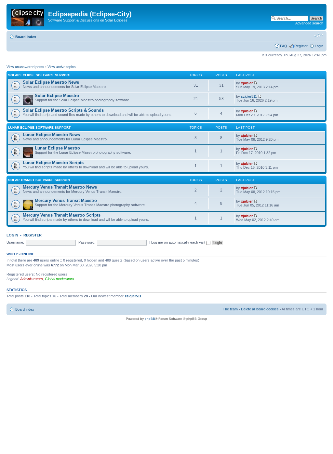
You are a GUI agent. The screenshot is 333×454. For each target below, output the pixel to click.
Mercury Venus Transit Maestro (66, 200)
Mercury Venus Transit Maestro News (60, 187)
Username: (15, 242)
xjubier (247, 83)
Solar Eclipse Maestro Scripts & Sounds (63, 110)
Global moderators (59, 279)
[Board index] (28, 16)
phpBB (150, 318)
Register (301, 46)
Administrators (31, 279)
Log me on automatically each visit (178, 242)
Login (319, 46)
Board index (25, 37)
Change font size (318, 35)
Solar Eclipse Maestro (57, 95)
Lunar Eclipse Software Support (39, 127)
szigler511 (249, 96)
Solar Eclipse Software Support (39, 75)
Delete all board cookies (260, 309)
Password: (86, 242)
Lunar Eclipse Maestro (57, 148)
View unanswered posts (25, 67)
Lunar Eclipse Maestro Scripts (53, 162)
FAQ (283, 46)
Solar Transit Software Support (39, 180)
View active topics (61, 67)
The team (230, 309)
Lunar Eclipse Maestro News (51, 134)
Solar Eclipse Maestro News (51, 82)
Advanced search (309, 23)
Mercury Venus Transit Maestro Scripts (61, 215)
